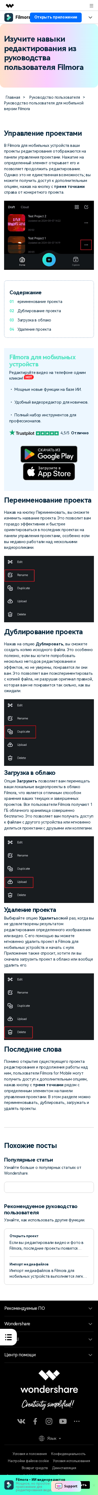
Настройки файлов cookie (28, 1461)
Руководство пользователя (54, 97)
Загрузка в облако (34, 320)
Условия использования (71, 1461)
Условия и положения (30, 1454)
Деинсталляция (64, 1468)
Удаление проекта (34, 329)
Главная (13, 97)
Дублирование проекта (39, 311)
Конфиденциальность (68, 1454)
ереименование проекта (39, 301)
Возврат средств (35, 1468)
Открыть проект (24, 1236)
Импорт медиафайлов (29, 1264)
